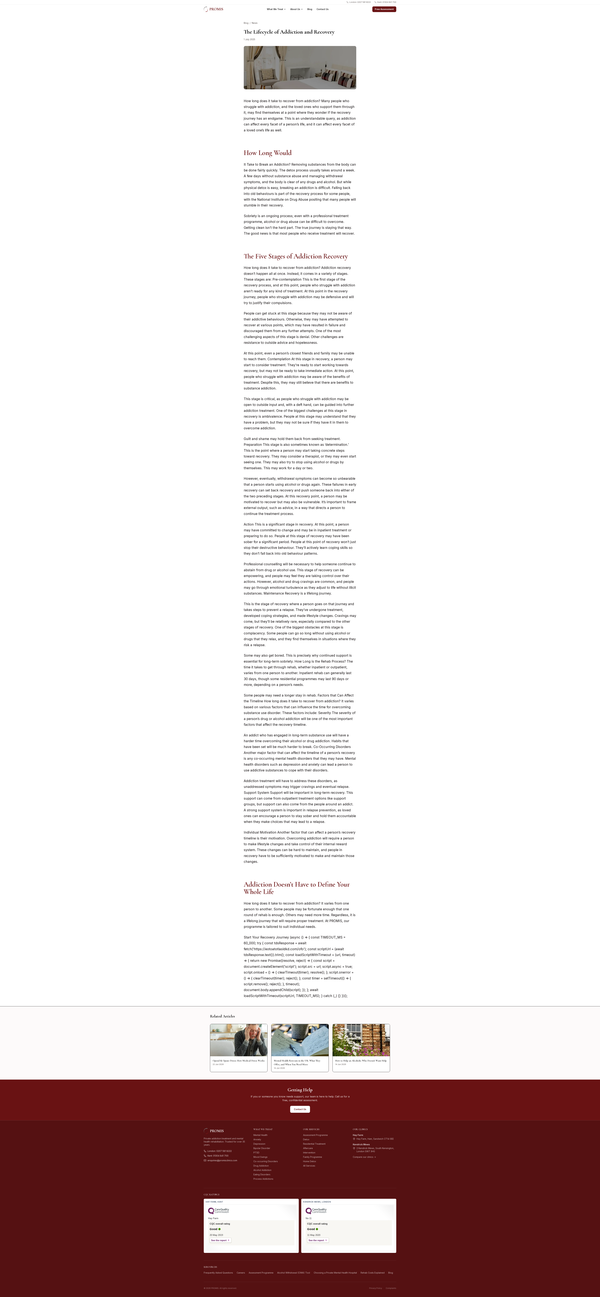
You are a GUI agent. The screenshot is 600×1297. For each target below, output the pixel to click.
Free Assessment (384, 9)
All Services (309, 1165)
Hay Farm (358, 1135)
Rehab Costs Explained (373, 1272)
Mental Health (260, 1135)
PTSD (256, 1152)
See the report (219, 1240)
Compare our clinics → (364, 1157)
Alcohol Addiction (262, 1170)
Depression (259, 1143)
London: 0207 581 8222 (360, 2)
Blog (309, 9)
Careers (241, 1272)
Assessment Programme (315, 1135)
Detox (306, 1139)
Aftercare (308, 1148)
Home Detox (309, 1161)
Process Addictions (263, 1178)
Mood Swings (260, 1157)
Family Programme (312, 1157)
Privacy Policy (375, 1288)
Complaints (391, 1288)
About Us (295, 9)
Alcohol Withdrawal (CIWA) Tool (293, 1272)
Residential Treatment (314, 1143)
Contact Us (323, 9)
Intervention (309, 1152)
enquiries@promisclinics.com (222, 1160)
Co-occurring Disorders (265, 1161)
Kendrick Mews (361, 1144)
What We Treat (275, 9)
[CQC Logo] (218, 1213)
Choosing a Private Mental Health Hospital (335, 1272)
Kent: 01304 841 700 (386, 2)
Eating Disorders (261, 1174)
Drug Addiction (261, 1165)
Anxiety (257, 1139)
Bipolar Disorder (261, 1148)
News (255, 23)
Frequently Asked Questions (218, 1272)
